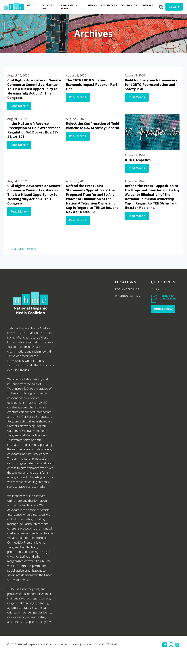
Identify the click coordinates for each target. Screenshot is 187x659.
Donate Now (163, 308)
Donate (174, 6)
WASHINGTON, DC (127, 295)
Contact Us (147, 7)
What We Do (48, 7)
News (91, 5)
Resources (108, 5)
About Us (31, 7)
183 (22, 249)
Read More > (19, 106)
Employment (129, 5)
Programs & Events (69, 7)
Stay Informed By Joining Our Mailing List (164, 298)
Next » (31, 249)
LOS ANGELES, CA (127, 289)
